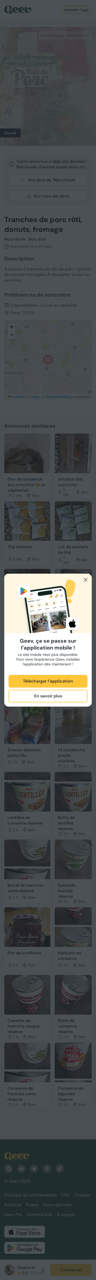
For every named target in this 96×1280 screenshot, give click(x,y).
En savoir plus (48, 696)
